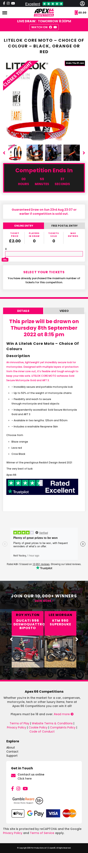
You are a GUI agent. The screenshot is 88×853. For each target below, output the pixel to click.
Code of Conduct (42, 731)
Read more (62, 714)
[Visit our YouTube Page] (13, 3)
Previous (4, 153)
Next (84, 153)
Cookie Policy (38, 727)
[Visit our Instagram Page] (8, 3)
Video (64, 311)
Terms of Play (19, 723)
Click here (25, 779)
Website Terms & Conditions (52, 723)
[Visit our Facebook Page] (4, 3)
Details (23, 311)
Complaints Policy (63, 727)
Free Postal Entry (64, 225)
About (10, 747)
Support (12, 756)
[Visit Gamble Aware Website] (44, 802)
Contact (12, 752)
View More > (44, 601)
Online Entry (23, 225)
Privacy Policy (16, 727)
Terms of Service (42, 833)
